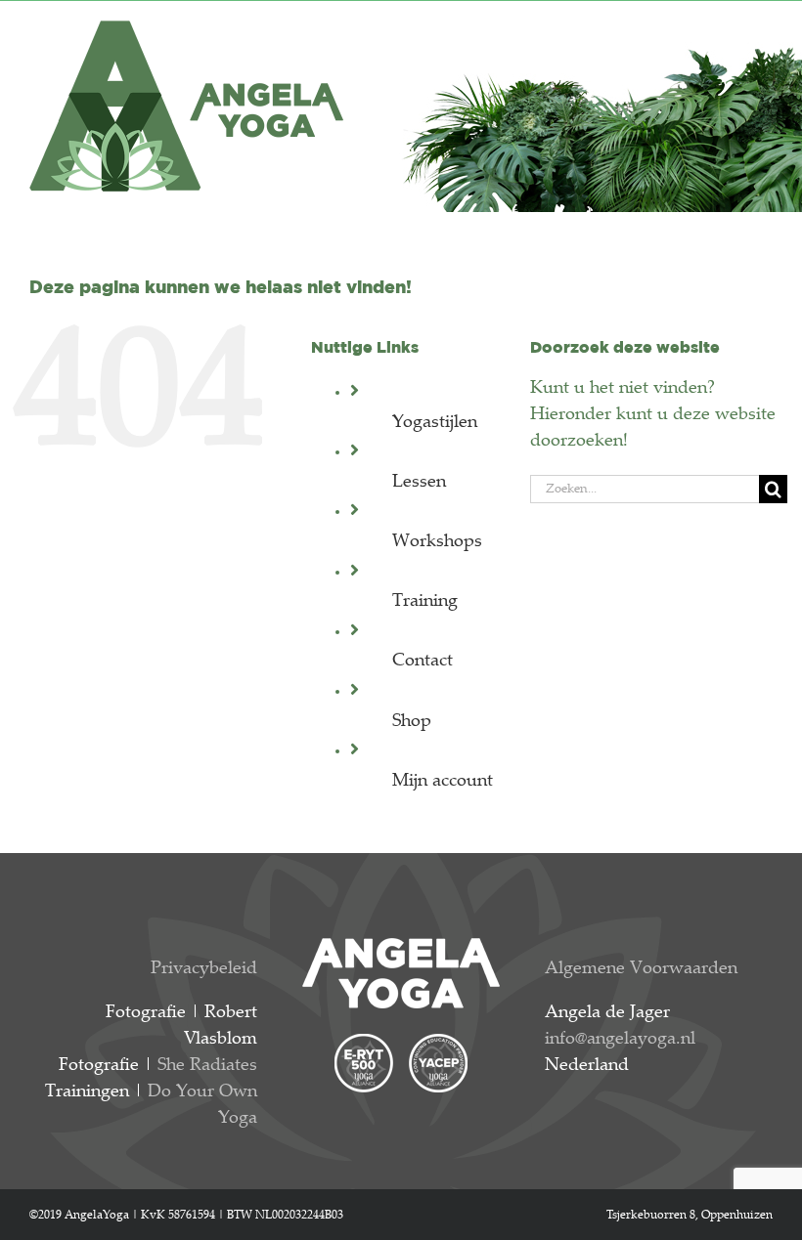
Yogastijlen (434, 423)
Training (425, 602)
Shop (411, 722)
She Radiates (207, 1066)
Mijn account (442, 782)
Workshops (437, 542)
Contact (422, 661)
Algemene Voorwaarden (641, 969)
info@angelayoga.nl (620, 1039)
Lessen (419, 483)
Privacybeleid (204, 969)
